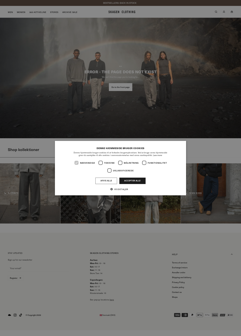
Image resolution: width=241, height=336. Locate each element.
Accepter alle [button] (132, 180)
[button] (120, 189)
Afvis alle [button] (106, 180)
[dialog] (120, 168)
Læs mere (157, 155)
